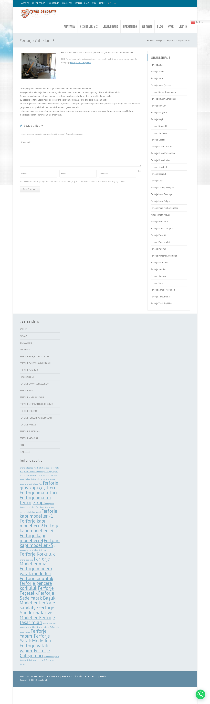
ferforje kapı (32, 502)
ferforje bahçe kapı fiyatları (30, 468)
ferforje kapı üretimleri (38, 550)
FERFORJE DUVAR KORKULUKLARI (35, 383)
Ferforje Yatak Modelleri (35, 638)
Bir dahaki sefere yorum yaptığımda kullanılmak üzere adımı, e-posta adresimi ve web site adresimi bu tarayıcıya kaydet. (80, 176)
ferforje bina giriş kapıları (48, 471)
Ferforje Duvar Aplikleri (161, 146)
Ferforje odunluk (36, 578)
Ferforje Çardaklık (159, 133)
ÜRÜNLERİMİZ (53, 3)
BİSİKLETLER (26, 342)
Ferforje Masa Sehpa (160, 201)
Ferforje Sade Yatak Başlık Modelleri (37, 598)
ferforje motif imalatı (160, 214)
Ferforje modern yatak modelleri (36, 570)
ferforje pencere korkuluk (36, 585)
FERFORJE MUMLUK (28, 411)
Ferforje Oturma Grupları (162, 228)
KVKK (94, 3)
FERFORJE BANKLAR (29, 370)
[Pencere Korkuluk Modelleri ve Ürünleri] (39, 13)
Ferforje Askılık (157, 71)
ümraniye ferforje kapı (28, 660)
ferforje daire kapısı (38, 479)
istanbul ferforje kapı (51, 656)
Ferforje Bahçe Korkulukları (163, 92)
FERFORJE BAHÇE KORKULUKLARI (35, 356)
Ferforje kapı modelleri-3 (40, 528)
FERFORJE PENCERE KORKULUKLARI (36, 417)
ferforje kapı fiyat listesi (35, 507)
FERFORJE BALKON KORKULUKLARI (35, 363)
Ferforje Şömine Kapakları (163, 289)
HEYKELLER (25, 452)
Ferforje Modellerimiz (35, 561)
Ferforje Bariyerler (159, 112)
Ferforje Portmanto (159, 262)
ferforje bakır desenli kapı (29, 471)
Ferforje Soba (157, 283)
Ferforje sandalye (37, 605)
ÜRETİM (102, 3)
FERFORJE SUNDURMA (30, 431)
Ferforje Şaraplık (158, 276)
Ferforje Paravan (158, 248)
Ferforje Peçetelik (37, 590)
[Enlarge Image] (38, 52)
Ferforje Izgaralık (158, 174)
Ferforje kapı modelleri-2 (32, 523)
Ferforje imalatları (38, 492)
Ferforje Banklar (158, 105)
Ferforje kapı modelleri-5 (40, 542)
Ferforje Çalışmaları (35, 652)
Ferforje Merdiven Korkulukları (164, 208)
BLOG (86, 3)
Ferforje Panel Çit (159, 235)
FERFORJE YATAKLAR (29, 438)
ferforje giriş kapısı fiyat (33, 484)
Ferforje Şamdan (158, 269)
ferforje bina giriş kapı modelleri (32, 475)
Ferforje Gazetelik (159, 167)
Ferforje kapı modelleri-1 (38, 513)
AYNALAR (24, 336)
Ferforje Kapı (157, 180)
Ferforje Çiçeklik (158, 139)
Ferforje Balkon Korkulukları (164, 98)
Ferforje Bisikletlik (159, 126)
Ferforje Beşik (157, 119)
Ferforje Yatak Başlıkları (80, 62)
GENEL (23, 445)
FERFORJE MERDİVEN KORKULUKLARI (36, 404)
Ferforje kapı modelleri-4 (32, 537)
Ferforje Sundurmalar (160, 296)
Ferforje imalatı (35, 497)
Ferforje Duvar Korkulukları (163, 153)
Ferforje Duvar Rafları (160, 160)
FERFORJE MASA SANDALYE (32, 397)
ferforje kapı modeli (33, 512)
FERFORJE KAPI (26, 390)
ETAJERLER (25, 349)
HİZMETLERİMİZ (38, 3)
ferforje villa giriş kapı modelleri (38, 627)
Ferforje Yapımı (33, 633)
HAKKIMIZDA (67, 3)
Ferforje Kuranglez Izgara (162, 187)
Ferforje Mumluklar (159, 221)
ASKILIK (23, 329)
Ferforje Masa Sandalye (161, 194)
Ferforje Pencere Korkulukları (164, 255)
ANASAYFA (25, 3)
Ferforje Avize (157, 78)
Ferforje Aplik (157, 64)
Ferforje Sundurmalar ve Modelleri (37, 612)
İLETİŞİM (78, 3)
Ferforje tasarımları (37, 619)
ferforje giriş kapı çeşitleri (39, 485)
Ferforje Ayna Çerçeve (161, 85)
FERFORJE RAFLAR (28, 424)
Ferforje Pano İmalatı (160, 242)
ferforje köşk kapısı (26, 560)
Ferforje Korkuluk (37, 554)
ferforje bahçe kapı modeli (50, 468)
